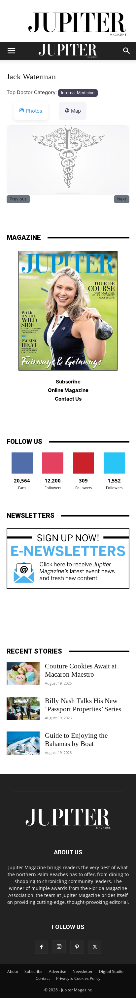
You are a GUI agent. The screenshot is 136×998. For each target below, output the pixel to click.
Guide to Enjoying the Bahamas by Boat (76, 739)
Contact (43, 978)
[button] (11, 51)
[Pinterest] (77, 947)
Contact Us (68, 399)
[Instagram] (59, 946)
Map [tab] (76, 111)
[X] (94, 947)
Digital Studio (111, 971)
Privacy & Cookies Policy (78, 978)
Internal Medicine (77, 92)
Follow (52, 454)
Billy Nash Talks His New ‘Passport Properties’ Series (83, 705)
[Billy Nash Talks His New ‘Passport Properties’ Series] (23, 708)
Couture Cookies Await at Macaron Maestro (81, 670)
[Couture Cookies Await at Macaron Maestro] (23, 673)
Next (121, 198)
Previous (18, 198)
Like (22, 454)
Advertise (57, 971)
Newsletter (83, 971)
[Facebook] (41, 947)
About (12, 971)
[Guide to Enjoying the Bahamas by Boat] (23, 743)
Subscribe (33, 971)
